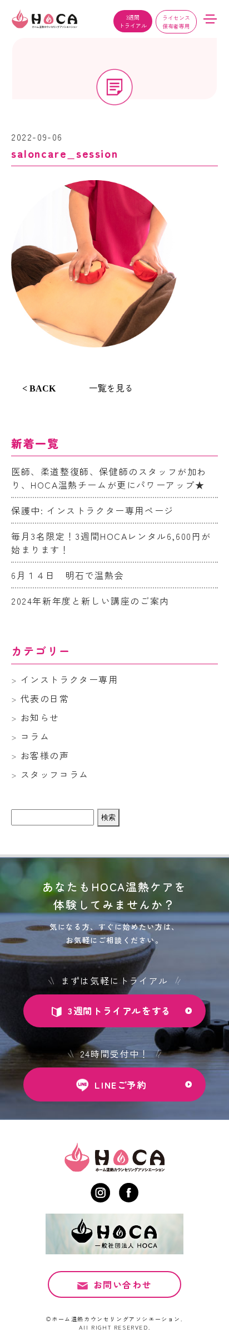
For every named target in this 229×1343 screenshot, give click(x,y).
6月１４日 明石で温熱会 (67, 575)
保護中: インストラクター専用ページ (92, 510)
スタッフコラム (55, 774)
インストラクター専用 (69, 679)
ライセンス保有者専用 (176, 21)
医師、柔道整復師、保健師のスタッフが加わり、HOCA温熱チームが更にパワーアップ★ (109, 478)
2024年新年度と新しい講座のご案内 (90, 600)
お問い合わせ (122, 1284)
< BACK (39, 388)
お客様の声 (45, 755)
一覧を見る (111, 387)
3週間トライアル (133, 21)
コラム (35, 736)
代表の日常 (45, 698)
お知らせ (40, 717)
